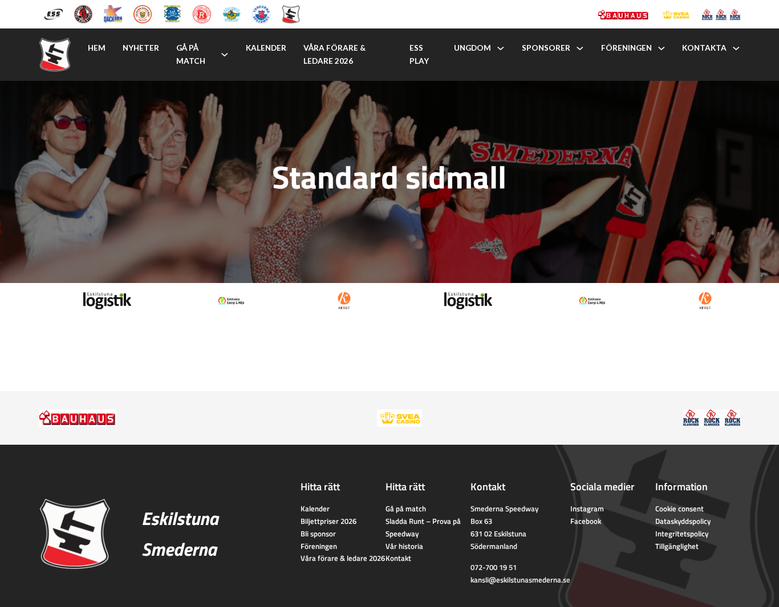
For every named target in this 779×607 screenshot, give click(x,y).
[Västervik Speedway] (231, 13)
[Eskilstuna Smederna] (291, 13)
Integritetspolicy (681, 533)
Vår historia (404, 546)
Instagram (587, 508)
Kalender (266, 47)
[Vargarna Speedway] (261, 13)
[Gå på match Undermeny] (225, 54)
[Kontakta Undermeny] (736, 48)
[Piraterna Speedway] (172, 13)
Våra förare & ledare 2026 (334, 54)
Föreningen (626, 47)
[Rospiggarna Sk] (202, 13)
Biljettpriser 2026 (328, 521)
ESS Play (419, 54)
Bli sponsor (318, 533)
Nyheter (141, 47)
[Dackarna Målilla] (113, 13)
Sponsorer (546, 47)
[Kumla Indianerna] (83, 13)
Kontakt (398, 558)
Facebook (585, 521)
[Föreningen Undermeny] (662, 48)
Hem (97, 47)
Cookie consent (679, 508)
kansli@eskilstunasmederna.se (520, 579)
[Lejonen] (142, 13)
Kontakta (704, 47)
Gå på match (190, 54)
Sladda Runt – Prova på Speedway (423, 527)
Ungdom (472, 47)
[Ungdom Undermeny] (501, 48)
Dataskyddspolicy (683, 521)
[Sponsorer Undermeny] (580, 48)
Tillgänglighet (677, 546)
